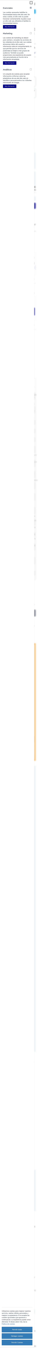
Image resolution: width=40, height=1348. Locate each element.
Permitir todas (17, 1329)
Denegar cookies (17, 1336)
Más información (10, 27)
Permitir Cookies (17, 1342)
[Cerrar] (31, 2)
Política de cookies (8, 1324)
